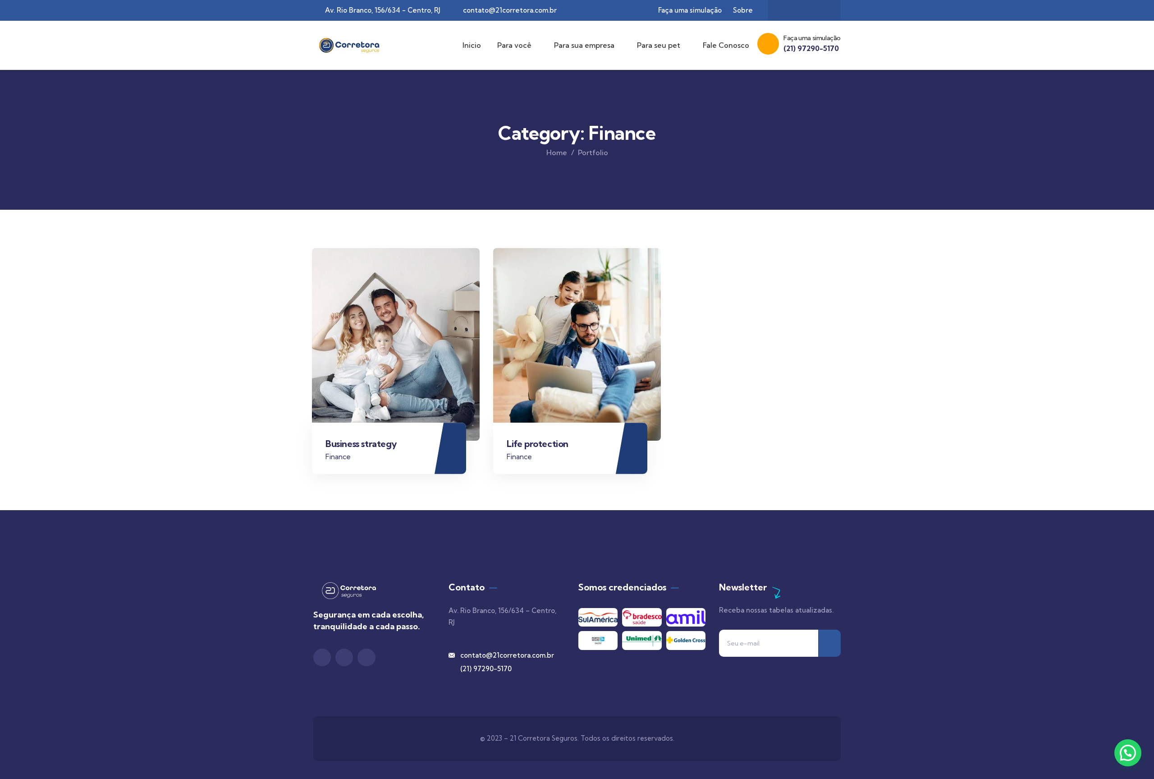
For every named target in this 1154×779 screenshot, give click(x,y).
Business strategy (361, 443)
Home (556, 152)
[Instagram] (804, 10)
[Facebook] (822, 10)
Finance (338, 456)
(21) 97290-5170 (811, 48)
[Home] (347, 45)
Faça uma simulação (812, 38)
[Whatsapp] (786, 10)
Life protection (537, 443)
